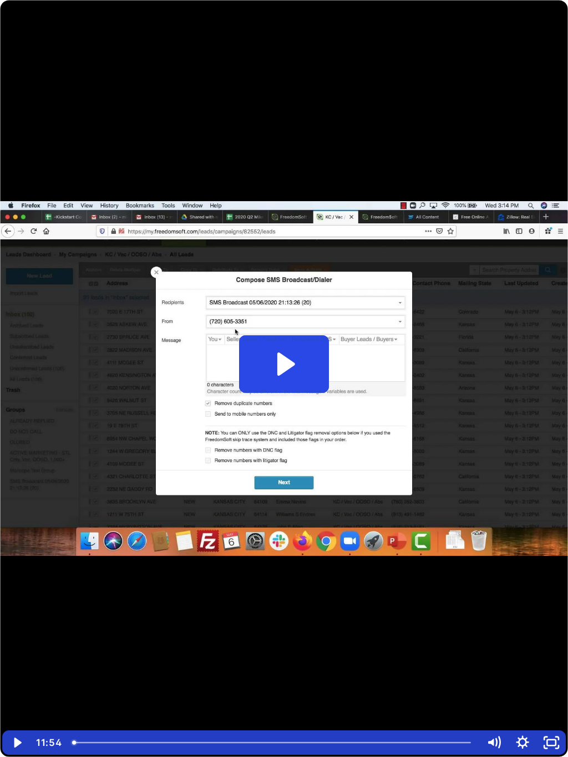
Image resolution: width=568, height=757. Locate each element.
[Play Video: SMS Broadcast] (284, 364)
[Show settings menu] (522, 742)
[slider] (273, 742)
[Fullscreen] (551, 742)
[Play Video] (16, 742)
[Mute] (493, 742)
